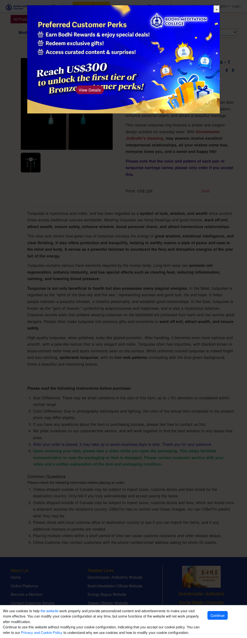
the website (49, 610)
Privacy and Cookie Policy (41, 632)
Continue (218, 615)
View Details (90, 90)
